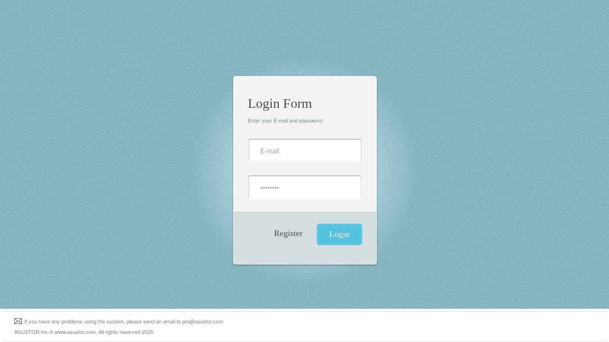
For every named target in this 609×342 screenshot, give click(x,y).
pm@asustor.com (202, 321)
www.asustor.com (75, 331)
